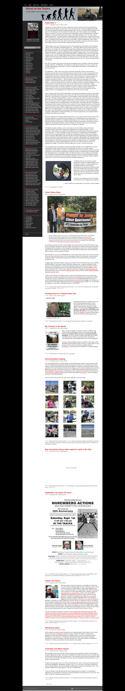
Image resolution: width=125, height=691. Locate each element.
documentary (75, 321)
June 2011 (28, 72)
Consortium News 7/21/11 (32, 152)
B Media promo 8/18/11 (31, 193)
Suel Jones (28, 226)
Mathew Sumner (49, 369)
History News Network (31, 93)
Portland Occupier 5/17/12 (32, 161)
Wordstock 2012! (52, 628)
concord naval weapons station (79, 441)
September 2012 (29, 59)
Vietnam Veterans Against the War (33, 107)
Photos (27, 120)
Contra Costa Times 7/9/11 (32, 128)
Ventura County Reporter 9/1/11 (33, 142)
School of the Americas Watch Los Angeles (71, 616)
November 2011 (29, 65)
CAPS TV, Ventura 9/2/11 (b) (32, 197)
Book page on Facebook (31, 78)
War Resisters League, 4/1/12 (32, 112)
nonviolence (78, 442)
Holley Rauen (52, 442)
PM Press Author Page (31, 81)
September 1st (94, 442)
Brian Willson (72, 485)
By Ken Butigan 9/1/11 (31, 90)
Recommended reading (55, 359)
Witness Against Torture (73, 270)
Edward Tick (28, 221)
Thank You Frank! (52, 581)
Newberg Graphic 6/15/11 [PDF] (33, 131)
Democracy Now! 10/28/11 (32, 172)
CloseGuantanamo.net (91, 269)
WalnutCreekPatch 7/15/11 (32, 164)
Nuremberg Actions (86, 442)
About (30, 5)
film (79, 321)
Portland (84, 643)
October (75, 643)
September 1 (50, 23)
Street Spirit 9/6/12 (30, 136)
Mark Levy (64, 442)
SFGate (74, 368)
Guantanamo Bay (88, 286)
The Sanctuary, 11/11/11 (31, 203)
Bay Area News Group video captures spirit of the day (68, 449)
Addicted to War (76, 611)
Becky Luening (63, 24)
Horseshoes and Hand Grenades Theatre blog (69, 241)
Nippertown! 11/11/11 (30, 158)
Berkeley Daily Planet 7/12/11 (32, 89)
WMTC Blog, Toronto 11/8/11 (32, 167)
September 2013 (29, 53)
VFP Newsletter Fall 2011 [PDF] (33, 106)
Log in (27, 234)
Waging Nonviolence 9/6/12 (32, 162)
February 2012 (29, 63)
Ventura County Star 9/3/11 (32, 143)
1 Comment (60, 187)
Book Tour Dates (29, 79)
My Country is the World (55, 326)
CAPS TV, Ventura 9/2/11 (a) (32, 196)
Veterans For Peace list (31, 227)
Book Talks (36, 5)
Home (25, 5)
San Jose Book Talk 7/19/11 (32, 202)
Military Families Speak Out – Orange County (63, 614)
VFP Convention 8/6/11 (31, 205)
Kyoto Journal (29, 95)
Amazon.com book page (31, 87)
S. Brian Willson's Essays (31, 211)
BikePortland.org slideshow (32, 150)
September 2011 (29, 68)
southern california (53, 622)
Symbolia (54, 288)
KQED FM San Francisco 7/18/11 (33, 183)
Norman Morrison (88, 238)
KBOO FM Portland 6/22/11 (32, 177)
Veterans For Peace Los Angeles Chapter (89, 617)
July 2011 (28, 71)
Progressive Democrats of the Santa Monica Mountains (80, 613)
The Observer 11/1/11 (30, 139)
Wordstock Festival (62, 633)
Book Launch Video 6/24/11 (32, 194)
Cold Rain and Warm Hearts (57, 649)
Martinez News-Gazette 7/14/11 (33, 130)
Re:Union (51, 240)
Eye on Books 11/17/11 (31, 174)
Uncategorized (53, 187)
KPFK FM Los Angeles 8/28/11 (33, 180)
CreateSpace (65, 346)
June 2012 (28, 62)
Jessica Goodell (29, 223)
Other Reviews (29, 100)
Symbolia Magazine (78, 281)
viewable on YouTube (85, 312)
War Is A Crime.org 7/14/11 (32, 165)
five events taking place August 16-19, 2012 (82, 602)
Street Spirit (58, 371)
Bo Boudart (69, 321)
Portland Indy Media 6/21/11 (32, 159)
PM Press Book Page (30, 82)
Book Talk (61, 621)
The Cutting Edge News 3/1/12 (33, 103)
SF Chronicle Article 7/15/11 (32, 134)
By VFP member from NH (31, 92)
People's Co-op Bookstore (85, 677)
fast (79, 286)
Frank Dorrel (92, 621)
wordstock (88, 643)
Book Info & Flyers (30, 117)
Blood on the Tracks (38, 8)
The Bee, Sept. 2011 (30, 137)
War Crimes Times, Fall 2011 (32, 110)
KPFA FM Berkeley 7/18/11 (32, 178)
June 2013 (28, 54)
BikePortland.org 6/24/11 (31, 149)
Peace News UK (29, 101)
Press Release (29, 121)
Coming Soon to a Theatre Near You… (61, 294)
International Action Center (87, 611)
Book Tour (61, 485)
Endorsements (44, 5)
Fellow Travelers (57, 286)
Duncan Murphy (54, 575)
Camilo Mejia (29, 217)
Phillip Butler (28, 224)
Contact (52, 5)
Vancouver (94, 677)
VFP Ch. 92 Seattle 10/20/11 (32, 104)
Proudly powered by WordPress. (80, 688)
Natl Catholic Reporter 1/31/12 (33, 98)
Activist (51, 286)
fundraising (83, 321)
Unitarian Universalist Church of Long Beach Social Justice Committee (61, 617)
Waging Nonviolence (54, 372)
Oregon (79, 643)
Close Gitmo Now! (53, 192)
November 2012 (29, 57)
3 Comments (90, 321)
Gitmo (81, 286)
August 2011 (28, 69)
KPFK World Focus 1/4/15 (31, 181)
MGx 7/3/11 (28, 156)
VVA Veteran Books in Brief (32, 109)
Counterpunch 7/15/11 (31, 153)
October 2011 (29, 66)
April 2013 (28, 56)
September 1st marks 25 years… (59, 493)
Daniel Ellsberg (90, 441)
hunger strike (95, 286)
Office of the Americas (80, 614)
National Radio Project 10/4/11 (33, 184)
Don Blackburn (29, 218)
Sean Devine (48, 288)
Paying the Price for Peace (67, 286)
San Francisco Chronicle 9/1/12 (33, 133)
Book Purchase (53, 353)
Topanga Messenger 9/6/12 (32, 140)
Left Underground (30, 96)
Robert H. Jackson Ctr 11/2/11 (32, 200)
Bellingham (76, 677)
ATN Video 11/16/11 (30, 191)
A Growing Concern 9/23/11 (32, 189)
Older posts (48, 684)
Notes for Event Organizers (32, 118)
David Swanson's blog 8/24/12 (33, 155)
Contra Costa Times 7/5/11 (32, 127)
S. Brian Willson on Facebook (32, 210)
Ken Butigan (83, 372)
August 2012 (28, 60)
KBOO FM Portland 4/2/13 (32, 175)
